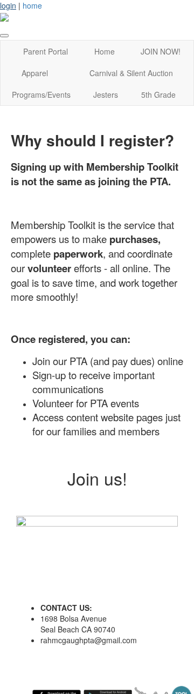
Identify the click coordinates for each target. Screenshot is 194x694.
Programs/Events (41, 94)
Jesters (105, 94)
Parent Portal (45, 51)
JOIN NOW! (161, 51)
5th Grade (158, 94)
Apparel (35, 73)
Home (104, 51)
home (32, 5)
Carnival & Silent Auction (131, 73)
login (8, 5)
